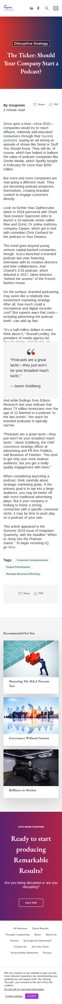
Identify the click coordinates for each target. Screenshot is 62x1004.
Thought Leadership (18, 934)
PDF (56, 104)
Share (41, 104)
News (37, 934)
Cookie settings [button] (14, 996)
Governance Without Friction (29, 738)
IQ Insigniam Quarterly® (37, 940)
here (11, 547)
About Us (51, 934)
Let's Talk (31, 902)
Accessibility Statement (24, 952)
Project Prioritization (18, 567)
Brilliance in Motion (22, 790)
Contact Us (20, 946)
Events (15, 940)
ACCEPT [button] (31, 996)
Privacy (47, 952)
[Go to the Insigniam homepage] (8, 7)
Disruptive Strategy (31, 43)
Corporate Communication (32, 560)
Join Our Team (40, 946)
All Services (20, 928)
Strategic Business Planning (23, 573)
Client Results (40, 928)
